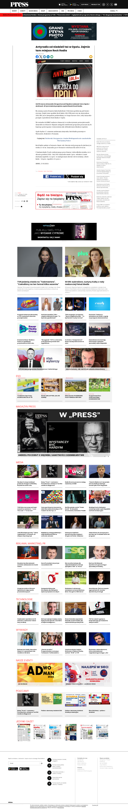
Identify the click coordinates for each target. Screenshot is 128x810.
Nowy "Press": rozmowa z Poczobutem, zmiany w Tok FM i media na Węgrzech (51, 483)
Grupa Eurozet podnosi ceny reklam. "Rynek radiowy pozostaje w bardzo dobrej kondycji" (103, 179)
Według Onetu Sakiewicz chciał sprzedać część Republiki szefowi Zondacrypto (99, 509)
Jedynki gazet (25, 721)
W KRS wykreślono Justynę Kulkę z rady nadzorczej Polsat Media (84, 283)
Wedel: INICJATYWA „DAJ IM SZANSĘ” (50, 396)
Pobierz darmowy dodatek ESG (51, 710)
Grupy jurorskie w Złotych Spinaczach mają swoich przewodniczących (26, 590)
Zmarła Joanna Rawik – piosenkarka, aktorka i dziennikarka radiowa (103, 192)
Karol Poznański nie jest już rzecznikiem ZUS (50, 564)
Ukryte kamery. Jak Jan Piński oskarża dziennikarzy (85, 369)
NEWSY (14, 11)
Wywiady (22, 630)
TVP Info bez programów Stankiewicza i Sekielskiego (38, 369)
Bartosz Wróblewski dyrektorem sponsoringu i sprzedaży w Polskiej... (98, 564)
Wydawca (80, 761)
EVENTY (22, 11)
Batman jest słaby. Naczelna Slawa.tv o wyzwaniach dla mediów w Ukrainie (27, 651)
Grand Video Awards (106, 768)
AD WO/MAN (22, 684)
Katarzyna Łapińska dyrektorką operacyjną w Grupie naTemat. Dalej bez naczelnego (74, 535)
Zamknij (95, 805)
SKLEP (43, 11)
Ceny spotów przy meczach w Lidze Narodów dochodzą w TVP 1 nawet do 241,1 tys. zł (51, 509)
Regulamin (80, 769)
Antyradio (40, 171)
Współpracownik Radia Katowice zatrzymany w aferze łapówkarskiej (103, 186)
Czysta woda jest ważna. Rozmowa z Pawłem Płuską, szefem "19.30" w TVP (74, 651)
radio (45, 171)
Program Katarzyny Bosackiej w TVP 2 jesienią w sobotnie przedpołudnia (27, 316)
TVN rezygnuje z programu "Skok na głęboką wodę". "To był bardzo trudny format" (74, 316)
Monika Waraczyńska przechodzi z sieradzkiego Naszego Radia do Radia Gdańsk (104, 157)
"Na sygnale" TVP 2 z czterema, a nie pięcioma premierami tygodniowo (51, 341)
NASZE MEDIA (33, 11)
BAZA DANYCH (53, 11)
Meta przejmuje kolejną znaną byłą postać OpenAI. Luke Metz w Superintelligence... (51, 620)
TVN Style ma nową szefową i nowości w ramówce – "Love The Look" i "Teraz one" (27, 509)
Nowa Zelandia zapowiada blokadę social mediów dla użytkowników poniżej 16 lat (74, 620)
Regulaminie (61, 807)
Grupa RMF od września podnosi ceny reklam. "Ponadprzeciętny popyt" (103, 206)
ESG (62, 11)
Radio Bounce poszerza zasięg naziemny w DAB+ (104, 142)
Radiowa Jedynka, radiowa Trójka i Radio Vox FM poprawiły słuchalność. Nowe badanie (104, 199)
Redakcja (80, 760)
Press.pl (102, 761)
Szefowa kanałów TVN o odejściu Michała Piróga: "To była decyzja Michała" (50, 316)
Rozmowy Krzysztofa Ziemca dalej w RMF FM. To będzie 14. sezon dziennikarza (104, 165)
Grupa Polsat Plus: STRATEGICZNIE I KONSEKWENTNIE (95, 397)
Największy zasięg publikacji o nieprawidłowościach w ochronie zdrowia (51, 534)
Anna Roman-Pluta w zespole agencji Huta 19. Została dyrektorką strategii (99, 590)
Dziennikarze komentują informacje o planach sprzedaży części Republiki (98, 341)
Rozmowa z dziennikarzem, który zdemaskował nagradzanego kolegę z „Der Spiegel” (98, 652)
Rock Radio (49, 171)
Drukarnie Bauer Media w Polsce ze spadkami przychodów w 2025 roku (25, 341)
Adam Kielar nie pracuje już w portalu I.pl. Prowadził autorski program (99, 534)
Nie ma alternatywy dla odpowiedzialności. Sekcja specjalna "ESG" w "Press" (74, 564)
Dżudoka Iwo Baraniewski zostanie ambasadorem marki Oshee (27, 564)
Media (19, 462)
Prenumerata (81, 765)
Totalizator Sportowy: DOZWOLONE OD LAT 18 (24, 396)
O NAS (80, 11)
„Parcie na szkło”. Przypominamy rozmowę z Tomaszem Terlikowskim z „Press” (50, 652)
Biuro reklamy (81, 763)
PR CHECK (71, 11)
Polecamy (22, 691)
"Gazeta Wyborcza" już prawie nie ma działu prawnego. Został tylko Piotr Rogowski (99, 483)
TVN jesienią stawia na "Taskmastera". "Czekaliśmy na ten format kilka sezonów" (38, 283)
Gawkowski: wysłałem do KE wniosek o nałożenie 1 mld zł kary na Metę (26, 620)
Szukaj (112, 11)
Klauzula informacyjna (84, 771)
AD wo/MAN (103, 763)
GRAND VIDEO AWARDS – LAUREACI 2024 (81, 684)
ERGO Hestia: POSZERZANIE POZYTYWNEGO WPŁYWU (74, 396)
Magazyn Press (26, 406)
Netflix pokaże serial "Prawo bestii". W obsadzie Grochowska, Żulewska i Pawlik (75, 509)
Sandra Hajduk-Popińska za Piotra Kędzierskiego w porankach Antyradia (104, 171)
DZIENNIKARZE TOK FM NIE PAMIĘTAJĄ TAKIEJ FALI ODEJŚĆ (46, 455)
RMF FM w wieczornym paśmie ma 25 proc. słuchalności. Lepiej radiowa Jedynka (103, 149)
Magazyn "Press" (105, 760)
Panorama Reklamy (106, 766)
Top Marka (103, 765)
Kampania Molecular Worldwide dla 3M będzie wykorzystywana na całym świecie (50, 591)
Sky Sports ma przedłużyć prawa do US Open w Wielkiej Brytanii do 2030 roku (27, 483)
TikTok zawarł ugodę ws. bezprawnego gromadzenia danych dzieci (98, 620)
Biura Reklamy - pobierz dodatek (97, 711)
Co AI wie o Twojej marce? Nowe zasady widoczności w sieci (74, 341)
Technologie (24, 599)
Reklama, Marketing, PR (31, 543)
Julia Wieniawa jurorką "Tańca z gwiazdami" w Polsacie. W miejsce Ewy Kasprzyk (27, 534)
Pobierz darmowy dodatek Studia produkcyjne (74, 711)
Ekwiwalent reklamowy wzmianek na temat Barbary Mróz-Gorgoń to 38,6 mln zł (74, 590)
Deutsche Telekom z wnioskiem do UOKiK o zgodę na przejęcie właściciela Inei (98, 316)
